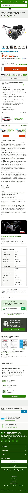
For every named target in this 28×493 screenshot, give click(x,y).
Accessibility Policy (14, 483)
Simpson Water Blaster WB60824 (11, 236)
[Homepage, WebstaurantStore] (14, 2)
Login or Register (14, 396)
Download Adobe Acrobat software (8, 352)
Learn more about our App (11, 427)
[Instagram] (2, 441)
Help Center (14, 462)
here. (5, 202)
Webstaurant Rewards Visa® (12, 75)
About (3, 238)
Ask (23, 308)
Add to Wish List (14, 78)
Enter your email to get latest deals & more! (12, 408)
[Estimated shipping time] (23, 85)
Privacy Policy (17, 314)
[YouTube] (5, 441)
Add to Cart (6, 136)
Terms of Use (10, 314)
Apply (25, 75)
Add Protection (23, 64)
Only (2, 53)
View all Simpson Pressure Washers (18, 119)
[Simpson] (6, 119)
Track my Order (14, 466)
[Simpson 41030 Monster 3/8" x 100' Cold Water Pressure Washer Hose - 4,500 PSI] (8, 133)
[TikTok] (13, 441)
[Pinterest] (17, 441)
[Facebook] (9, 441)
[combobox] (14, 5)
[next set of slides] (27, 133)
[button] (3, 47)
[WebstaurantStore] (14, 433)
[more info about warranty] (16, 65)
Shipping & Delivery (20, 470)
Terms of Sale (14, 476)
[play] (14, 227)
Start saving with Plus (10, 420)
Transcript (8, 238)
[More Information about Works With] (9, 125)
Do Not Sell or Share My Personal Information (14, 485)
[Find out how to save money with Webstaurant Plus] (1, 129)
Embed (12, 238)
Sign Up (24, 411)
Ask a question (11, 16)
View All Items (24, 125)
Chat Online (7, 470)
